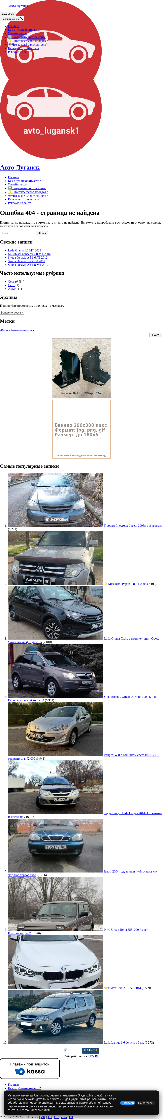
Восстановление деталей (22, 330)
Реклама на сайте (19, 51)
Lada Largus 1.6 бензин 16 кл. (124, 1042)
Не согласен (146, 1102)
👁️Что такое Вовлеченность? (28, 44)
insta (64, 1117)
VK (43, 1117)
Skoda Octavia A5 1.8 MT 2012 (28, 264)
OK (56, 1117)
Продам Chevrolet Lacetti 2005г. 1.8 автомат (133, 525)
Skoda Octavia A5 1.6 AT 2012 (28, 257)
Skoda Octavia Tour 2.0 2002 (26, 261)
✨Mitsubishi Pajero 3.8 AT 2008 (125, 584)
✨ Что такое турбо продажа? (28, 40)
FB (71, 1117)
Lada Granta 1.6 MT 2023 (24, 250)
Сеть (11, 281)
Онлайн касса (17, 33)
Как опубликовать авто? (24, 29)
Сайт (11, 285)
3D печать (5, 330)
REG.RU (94, 1056)
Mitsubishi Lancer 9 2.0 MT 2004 (29, 254)
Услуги (12, 288)
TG (50, 1117)
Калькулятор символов (23, 48)
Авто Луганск (18, 6)
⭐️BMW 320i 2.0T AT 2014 (122, 988)
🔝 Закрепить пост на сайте (27, 37)
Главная (13, 26)
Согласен (127, 1102)
